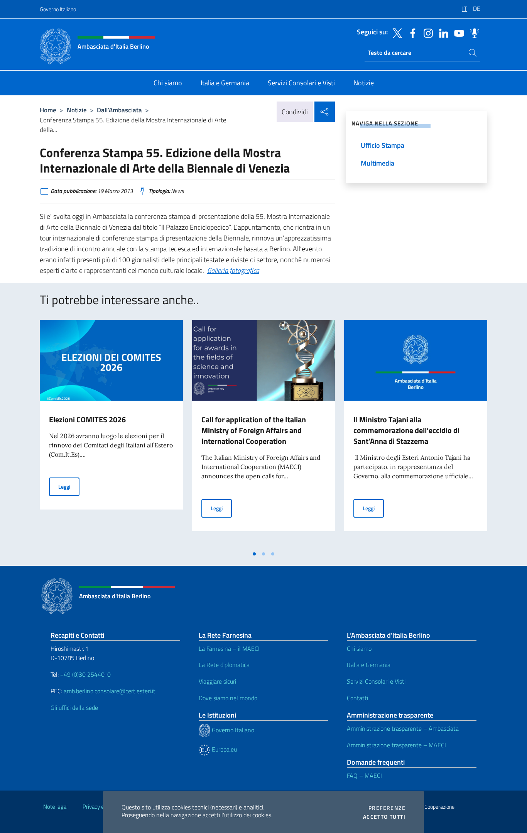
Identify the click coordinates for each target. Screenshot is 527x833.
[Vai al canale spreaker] (472, 32)
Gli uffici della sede (74, 707)
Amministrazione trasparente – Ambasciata (403, 728)
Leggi (68, 486)
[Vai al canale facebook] (411, 32)
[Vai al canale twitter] (395, 32)
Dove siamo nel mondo (228, 698)
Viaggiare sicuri (217, 681)
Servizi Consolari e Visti (376, 681)
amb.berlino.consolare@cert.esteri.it (109, 691)
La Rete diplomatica (224, 664)
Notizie (77, 110)
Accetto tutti (384, 816)
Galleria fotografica (233, 270)
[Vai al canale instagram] (426, 32)
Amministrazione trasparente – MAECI (396, 745)
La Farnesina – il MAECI (229, 648)
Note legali (56, 806)
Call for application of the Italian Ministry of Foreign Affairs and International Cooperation (253, 430)
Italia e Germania (368, 664)
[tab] (254, 553)
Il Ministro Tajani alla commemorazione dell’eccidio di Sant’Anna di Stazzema (406, 430)
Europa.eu (223, 749)
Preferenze (386, 808)
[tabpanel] (111, 433)
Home (48, 110)
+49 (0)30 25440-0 (85, 674)
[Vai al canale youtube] (457, 32)
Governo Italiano (58, 9)
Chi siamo (359, 648)
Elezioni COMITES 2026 (87, 419)
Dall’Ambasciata (119, 110)
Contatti (357, 698)
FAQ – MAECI (364, 775)
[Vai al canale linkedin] (441, 32)
